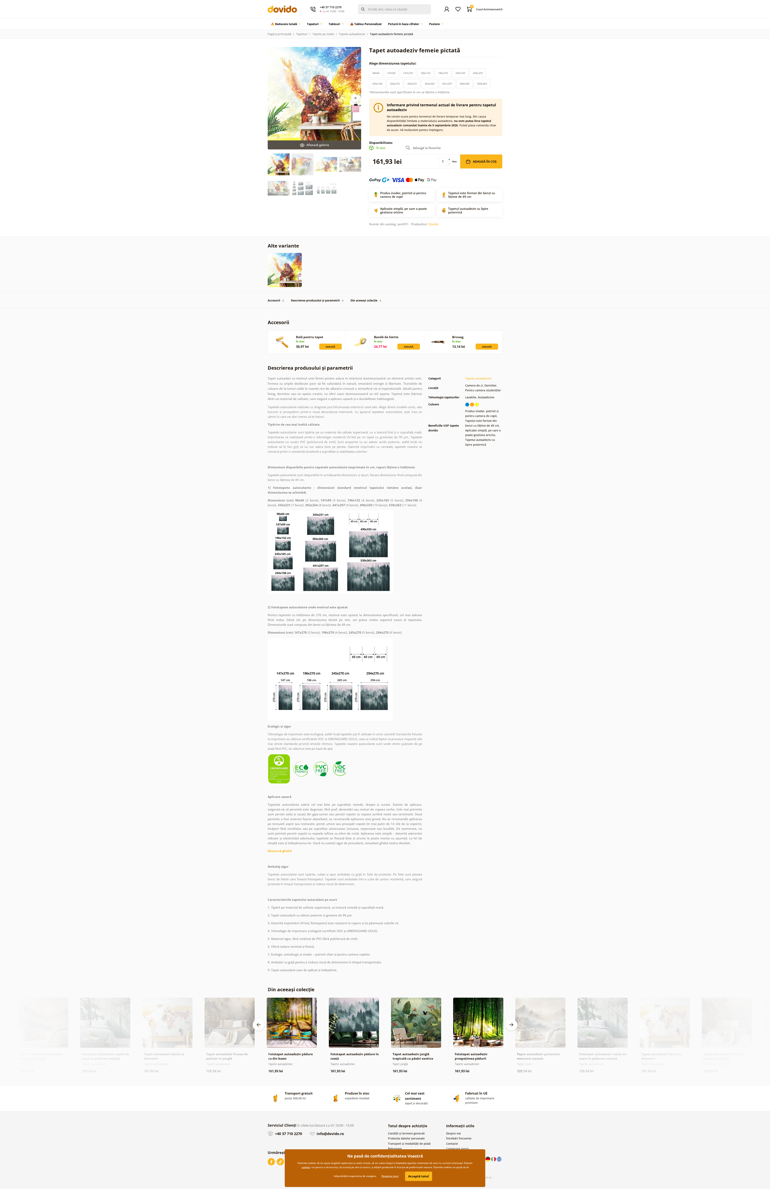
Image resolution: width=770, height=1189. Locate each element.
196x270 (443, 73)
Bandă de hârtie (386, 337)
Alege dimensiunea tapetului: (393, 63)
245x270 (478, 73)
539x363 (482, 83)
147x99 (391, 73)
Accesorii (274, 300)
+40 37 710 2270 (288, 1133)
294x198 (377, 83)
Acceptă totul (418, 1176)
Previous (259, 1025)
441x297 (447, 83)
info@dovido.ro (330, 1133)
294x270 (395, 83)
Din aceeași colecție (364, 300)
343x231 (412, 83)
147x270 (408, 73)
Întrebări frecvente (458, 1138)
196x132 (425, 73)
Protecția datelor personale (406, 1138)
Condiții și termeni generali (406, 1133)
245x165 (460, 73)
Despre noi (453, 1133)
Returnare (395, 1148)
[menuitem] (286, 24)
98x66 (375, 73)
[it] (494, 1159)
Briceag (457, 337)
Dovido (434, 224)
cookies (306, 1167)
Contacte (452, 1143)
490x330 (464, 83)
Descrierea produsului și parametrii (315, 300)
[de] (488, 1159)
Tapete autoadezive (352, 34)
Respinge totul (390, 1176)
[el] (499, 1159)
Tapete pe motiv (323, 34)
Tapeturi (302, 34)
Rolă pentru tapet (309, 337)
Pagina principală (279, 34)
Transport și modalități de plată (409, 1143)
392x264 (430, 83)
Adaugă (330, 346)
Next (355, 98)
